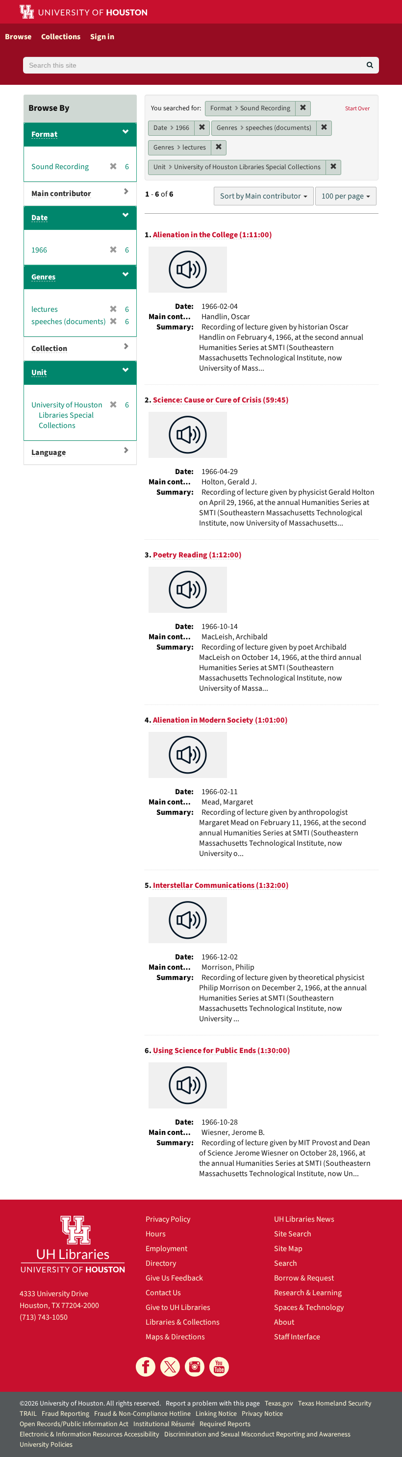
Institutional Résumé (164, 1424)
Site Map (288, 1248)
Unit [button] (39, 372)
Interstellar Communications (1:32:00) (221, 885)
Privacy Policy (168, 1219)
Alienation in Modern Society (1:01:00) (220, 720)
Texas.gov (279, 1403)
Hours (156, 1234)
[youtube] (219, 1367)
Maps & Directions (175, 1336)
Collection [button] (49, 348)
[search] (370, 65)
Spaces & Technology (309, 1307)
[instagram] (194, 1367)
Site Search (292, 1234)
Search (285, 1263)
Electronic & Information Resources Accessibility (89, 1434)
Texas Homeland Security (335, 1403)
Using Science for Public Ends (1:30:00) (221, 1050)
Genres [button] (43, 277)
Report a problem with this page (213, 1403)
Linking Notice (216, 1414)
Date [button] (39, 217)
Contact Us (163, 1292)
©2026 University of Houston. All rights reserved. (90, 1403)
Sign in (102, 36)
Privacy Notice (262, 1414)
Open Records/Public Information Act (74, 1424)
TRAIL (28, 1414)
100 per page (343, 196)
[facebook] (145, 1367)
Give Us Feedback (174, 1278)
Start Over (357, 108)
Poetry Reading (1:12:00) (197, 555)
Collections (60, 36)
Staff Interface (297, 1336)
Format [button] (44, 134)
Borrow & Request (304, 1278)
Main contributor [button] (61, 193)
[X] (170, 1367)
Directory (161, 1263)
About (284, 1322)
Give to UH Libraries (178, 1307)
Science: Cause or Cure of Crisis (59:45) (221, 400)
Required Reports (225, 1424)
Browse (18, 36)
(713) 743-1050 (44, 1317)
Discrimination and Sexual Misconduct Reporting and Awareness (257, 1434)
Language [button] (48, 452)
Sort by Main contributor (261, 196)
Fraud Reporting (65, 1414)
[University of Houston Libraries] (73, 1244)
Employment (166, 1248)
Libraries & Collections (183, 1322)
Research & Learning (308, 1292)
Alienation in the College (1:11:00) (212, 234)
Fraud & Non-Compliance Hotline (142, 1414)
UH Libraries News (304, 1219)
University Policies (46, 1445)
